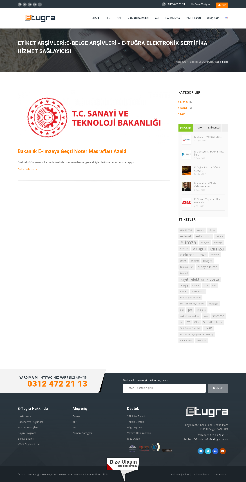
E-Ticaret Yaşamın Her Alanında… (207, 201)
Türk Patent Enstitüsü (190, 328)
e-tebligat (218, 242)
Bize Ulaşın (194, 18)
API (157, 18)
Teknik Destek (135, 422)
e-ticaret (184, 248)
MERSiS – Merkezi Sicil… (208, 136)
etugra (207, 261)
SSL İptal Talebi (136, 416)
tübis (196, 322)
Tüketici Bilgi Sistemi (212, 322)
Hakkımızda (173, 18)
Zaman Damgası (138, 18)
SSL (119, 18)
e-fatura (219, 236)
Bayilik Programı (27, 433)
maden (183, 291)
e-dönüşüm (203, 236)
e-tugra (199, 248)
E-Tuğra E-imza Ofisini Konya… (207, 169)
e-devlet (185, 236)
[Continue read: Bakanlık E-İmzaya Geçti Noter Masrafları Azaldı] (94, 143)
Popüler (185, 128)
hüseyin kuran (207, 267)
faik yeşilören (186, 267)
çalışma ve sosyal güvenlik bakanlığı (196, 334)
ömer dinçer (186, 340)
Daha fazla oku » (27, 169)
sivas (206, 316)
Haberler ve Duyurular (201, 61)
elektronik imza (193, 254)
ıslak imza (201, 340)
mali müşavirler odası (190, 297)
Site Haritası (220, 474)
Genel (183, 107)
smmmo (218, 316)
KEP (108, 18)
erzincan (215, 254)
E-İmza (95, 18)
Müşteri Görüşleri (28, 427)
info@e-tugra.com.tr (216, 439)
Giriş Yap (213, 18)
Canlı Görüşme (202, 4)
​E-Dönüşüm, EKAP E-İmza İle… (209, 153)
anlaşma (186, 230)
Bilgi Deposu (134, 427)
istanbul (184, 273)
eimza (217, 248)
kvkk (214, 285)
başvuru (200, 230)
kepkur (195, 285)
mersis (213, 304)
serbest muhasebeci (189, 316)
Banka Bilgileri (26, 438)
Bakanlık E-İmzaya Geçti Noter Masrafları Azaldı (73, 151)
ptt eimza (201, 310)
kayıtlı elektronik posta (199, 279)
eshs (183, 261)
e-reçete (205, 242)
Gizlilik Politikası (202, 474)
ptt (190, 310)
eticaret (195, 260)
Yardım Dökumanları (139, 433)
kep (184, 285)
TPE (188, 322)
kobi (206, 285)
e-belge (212, 230)
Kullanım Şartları (180, 474)
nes (182, 310)
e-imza (188, 242)
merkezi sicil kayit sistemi (192, 303)
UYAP (208, 328)
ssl (181, 322)
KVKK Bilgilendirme (29, 444)
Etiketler (214, 127)
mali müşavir (198, 291)
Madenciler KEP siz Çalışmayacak (205, 185)
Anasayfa (181, 61)
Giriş (223, 5)
